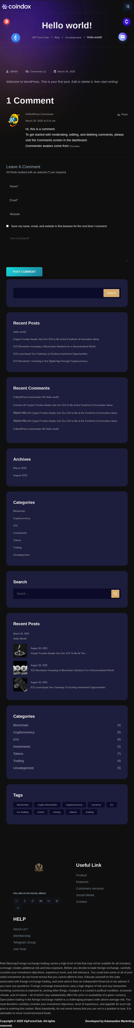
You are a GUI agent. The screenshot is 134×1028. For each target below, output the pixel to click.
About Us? (20, 929)
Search (111, 292)
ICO (15, 525)
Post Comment (24, 271)
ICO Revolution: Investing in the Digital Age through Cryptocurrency (50, 361)
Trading (17, 547)
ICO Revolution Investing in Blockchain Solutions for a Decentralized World (54, 346)
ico (111, 804)
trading (90, 812)
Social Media (85, 895)
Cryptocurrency (21, 518)
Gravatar (74, 146)
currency (96, 804)
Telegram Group (24, 942)
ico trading (22, 812)
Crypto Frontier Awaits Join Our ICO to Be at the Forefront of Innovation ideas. (56, 339)
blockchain (23, 804)
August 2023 (20, 475)
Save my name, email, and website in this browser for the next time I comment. (59, 226)
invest (41, 812)
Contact (81, 901)
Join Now (19, 949)
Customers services (90, 888)
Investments (20, 532)
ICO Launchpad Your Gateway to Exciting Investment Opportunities (50, 353)
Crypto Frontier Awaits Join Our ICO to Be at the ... (59, 653)
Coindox (17, 405)
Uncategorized (21, 554)
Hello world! (19, 331)
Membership (22, 936)
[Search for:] (67, 594)
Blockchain (19, 511)
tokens (73, 812)
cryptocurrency (74, 804)
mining (56, 812)
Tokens (17, 540)
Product (81, 875)
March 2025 (20, 468)
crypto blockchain (47, 804)
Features (82, 882)
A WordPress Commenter (39, 114)
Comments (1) (37, 71)
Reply (124, 114)
